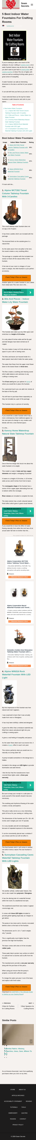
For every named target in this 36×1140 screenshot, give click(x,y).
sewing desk (25, 69)
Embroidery (13, 1113)
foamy (11, 745)
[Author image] (3, 26)
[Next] (31, 1041)
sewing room (25, 65)
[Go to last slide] (4, 1041)
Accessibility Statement (13, 1101)
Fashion (13, 1119)
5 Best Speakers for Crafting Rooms (27, 1006)
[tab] (6, 1045)
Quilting (24, 1113)
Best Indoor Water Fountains (12, 108)
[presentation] (18, 1034)
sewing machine (7, 72)
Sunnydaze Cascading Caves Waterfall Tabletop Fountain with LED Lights (17, 858)
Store (12, 1089)
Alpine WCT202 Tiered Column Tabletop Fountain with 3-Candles (18, 147)
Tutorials (13, 1107)
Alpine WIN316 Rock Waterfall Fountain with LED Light (16, 674)
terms (28, 381)
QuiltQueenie (10, 26)
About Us (22, 1089)
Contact (23, 1119)
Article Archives (18, 1095)
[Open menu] (32, 4)
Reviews (29, 1101)
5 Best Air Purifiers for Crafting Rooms (8, 1006)
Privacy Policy (18, 1124)
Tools (23, 1107)
